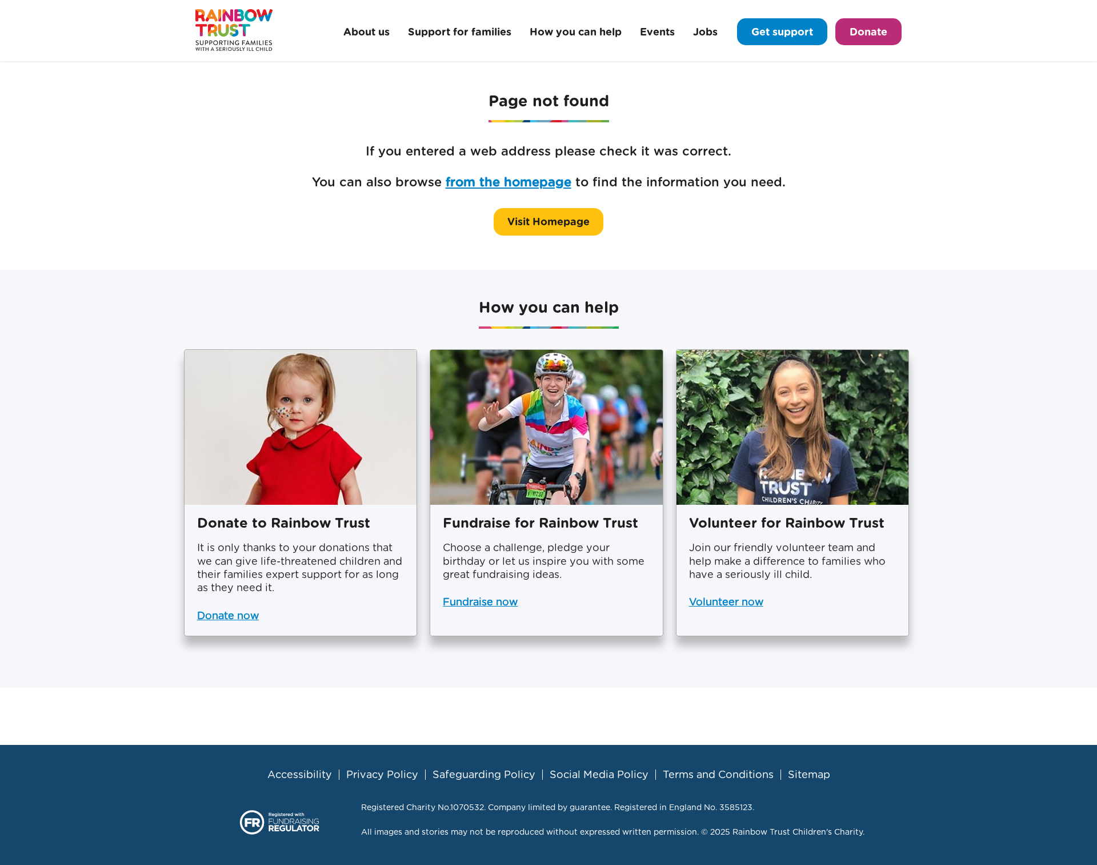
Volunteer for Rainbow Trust (786, 523)
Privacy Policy (382, 775)
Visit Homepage (548, 222)
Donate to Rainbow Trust (283, 523)
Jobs (705, 32)
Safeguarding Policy (484, 775)
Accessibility (299, 775)
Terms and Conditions (718, 775)
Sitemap (809, 775)
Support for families (459, 32)
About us (366, 32)
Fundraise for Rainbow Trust (540, 523)
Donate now (228, 615)
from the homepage (508, 181)
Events (657, 32)
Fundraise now (480, 602)
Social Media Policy (599, 775)
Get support (782, 32)
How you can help (576, 32)
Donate (868, 32)
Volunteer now (726, 602)
